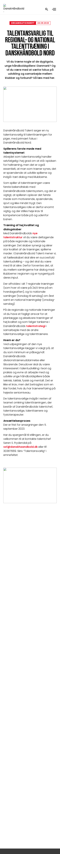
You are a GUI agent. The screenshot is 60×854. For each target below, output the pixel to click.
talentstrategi (35, 326)
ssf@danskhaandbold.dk (20, 447)
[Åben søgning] (46, 9)
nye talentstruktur (20, 235)
